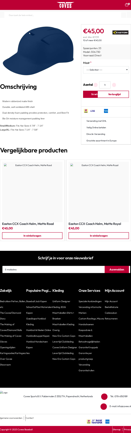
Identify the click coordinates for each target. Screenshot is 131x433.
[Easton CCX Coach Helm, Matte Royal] (99, 192)
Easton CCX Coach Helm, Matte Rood (28, 224)
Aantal (88, 85)
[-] (96, 85)
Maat (86, 63)
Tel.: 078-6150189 (118, 396)
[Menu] (4, 5)
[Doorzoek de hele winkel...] (123, 15)
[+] (114, 85)
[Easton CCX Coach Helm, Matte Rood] (32, 192)
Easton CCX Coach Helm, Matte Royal (95, 224)
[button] (113, 94)
